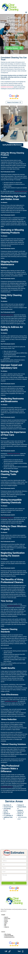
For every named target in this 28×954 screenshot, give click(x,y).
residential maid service (7, 787)
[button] (26, 12)
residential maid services (7, 87)
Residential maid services (7, 315)
